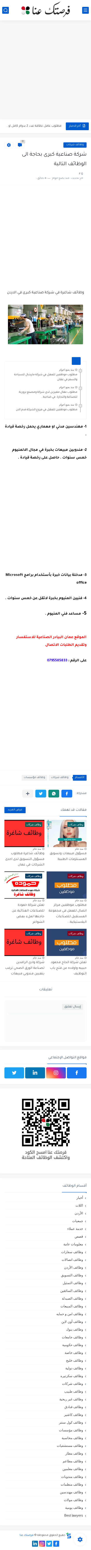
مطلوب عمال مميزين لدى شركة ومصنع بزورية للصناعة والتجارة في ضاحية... (48, 395)
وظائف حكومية (72, 1345)
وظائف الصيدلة (72, 1298)
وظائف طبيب (73, 1391)
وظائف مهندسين (71, 1492)
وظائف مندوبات (72, 1476)
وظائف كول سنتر (71, 1422)
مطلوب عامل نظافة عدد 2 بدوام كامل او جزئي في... (33, 126)
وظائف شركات (75, 144)
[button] (66, 793)
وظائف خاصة (74, 1353)
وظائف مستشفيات (70, 1445)
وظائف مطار (74, 1453)
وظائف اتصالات (72, 1260)
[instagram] (56, 1072)
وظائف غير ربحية (71, 1399)
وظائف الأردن (73, 1267)
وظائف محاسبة (72, 1438)
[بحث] (5, 10)
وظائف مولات (73, 1500)
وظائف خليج (74, 1360)
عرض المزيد (15, 810)
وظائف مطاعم (73, 1461)
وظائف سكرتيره (72, 1376)
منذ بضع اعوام (66, 369)
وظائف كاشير (73, 1414)
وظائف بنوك (74, 1329)
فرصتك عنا (27, 1535)
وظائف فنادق (73, 1407)
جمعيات (77, 1221)
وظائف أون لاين (72, 1322)
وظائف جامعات (72, 1337)
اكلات (79, 1205)
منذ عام (79, 848)
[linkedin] (35, 1072)
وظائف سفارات (72, 1252)
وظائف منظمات (72, 1484)
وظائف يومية (74, 1507)
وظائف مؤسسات (34, 777)
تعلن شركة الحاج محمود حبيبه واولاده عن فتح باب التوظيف (68, 968)
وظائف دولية (74, 1368)
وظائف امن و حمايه (69, 1314)
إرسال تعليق (72, 1006)
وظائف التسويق (72, 1275)
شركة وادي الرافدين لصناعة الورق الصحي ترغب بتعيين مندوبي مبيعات (24, 968)
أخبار (79, 1198)
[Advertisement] (45, 70)
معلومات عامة (73, 1244)
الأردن (79, 1213)
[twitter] (14, 1072)
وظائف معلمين (73, 1469)
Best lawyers (73, 1515)
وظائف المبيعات (72, 1306)
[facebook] (77, 1072)
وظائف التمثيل (73, 1283)
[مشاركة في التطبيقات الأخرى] (27, 793)
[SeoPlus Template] (68, 1535)
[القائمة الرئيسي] (85, 10)
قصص (79, 1236)
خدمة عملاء (75, 1229)
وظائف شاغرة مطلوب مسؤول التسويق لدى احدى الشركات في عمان (24, 859)
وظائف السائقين (71, 1291)
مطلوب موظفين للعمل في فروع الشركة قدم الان (46, 409)
